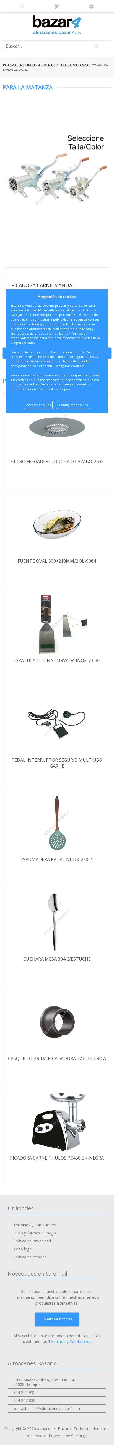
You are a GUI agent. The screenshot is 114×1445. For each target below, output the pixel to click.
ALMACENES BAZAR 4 (23, 65)
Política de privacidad (32, 1241)
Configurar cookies (73, 405)
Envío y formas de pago (34, 1233)
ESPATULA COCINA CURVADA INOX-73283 (57, 660)
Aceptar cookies (38, 405)
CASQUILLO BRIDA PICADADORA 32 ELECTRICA (57, 1058)
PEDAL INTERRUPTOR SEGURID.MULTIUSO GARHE (57, 763)
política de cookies (25, 384)
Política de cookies (30, 1257)
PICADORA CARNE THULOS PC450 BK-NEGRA (57, 1158)
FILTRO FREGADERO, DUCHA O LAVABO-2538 (57, 461)
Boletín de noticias (57, 1319)
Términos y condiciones (34, 1225)
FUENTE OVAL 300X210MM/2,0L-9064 (57, 561)
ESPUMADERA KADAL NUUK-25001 (56, 859)
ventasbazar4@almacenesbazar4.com (47, 1408)
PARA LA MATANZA (74, 65)
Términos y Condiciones (69, 1341)
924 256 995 (24, 1392)
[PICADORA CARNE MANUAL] (57, 184)
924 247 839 (24, 1400)
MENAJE (49, 65)
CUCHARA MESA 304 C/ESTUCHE (57, 959)
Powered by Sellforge (68, 1435)
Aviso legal (22, 1249)
